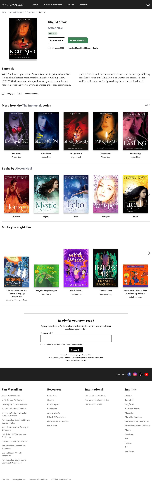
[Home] (13, 4)
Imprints (131, 389)
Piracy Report (53, 404)
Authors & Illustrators (53, 4)
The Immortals (32, 105)
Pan (126, 438)
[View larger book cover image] (23, 38)
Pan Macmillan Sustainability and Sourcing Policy (16, 421)
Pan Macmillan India (93, 404)
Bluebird (128, 396)
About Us (84, 4)
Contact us (51, 396)
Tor (126, 447)
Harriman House (132, 408)
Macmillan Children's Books (137, 421)
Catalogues (52, 408)
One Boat (129, 434)
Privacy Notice (19, 479)
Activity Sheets (53, 413)
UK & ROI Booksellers (56, 417)
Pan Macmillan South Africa (97, 400)
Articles (70, 4)
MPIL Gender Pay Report (12, 400)
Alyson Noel (31, 12)
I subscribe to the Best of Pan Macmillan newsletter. (63, 345)
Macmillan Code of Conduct (14, 408)
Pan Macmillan (12, 389)
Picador (128, 443)
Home (4, 12)
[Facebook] (129, 374)
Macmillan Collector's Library (137, 426)
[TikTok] (141, 374)
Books (35, 4)
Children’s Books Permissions (14, 441)
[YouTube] (146, 374)
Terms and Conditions (38, 479)
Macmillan (129, 413)
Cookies (5, 479)
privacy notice (59, 358)
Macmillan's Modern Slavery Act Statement (15, 428)
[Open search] (148, 5)
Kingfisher (129, 404)
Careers (50, 400)
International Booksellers (58, 421)
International (94, 389)
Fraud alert (52, 426)
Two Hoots (129, 451)
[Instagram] (135, 374)
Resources (54, 389)
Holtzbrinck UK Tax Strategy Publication (14, 435)
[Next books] (149, 194)
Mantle (128, 430)
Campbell (129, 400)
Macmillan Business (133, 417)
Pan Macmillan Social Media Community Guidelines (14, 461)
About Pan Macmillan (11, 396)
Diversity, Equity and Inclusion (14, 404)
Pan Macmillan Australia (95, 396)
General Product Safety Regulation (12, 454)
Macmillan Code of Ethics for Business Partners (14, 414)
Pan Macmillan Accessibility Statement (13, 447)
